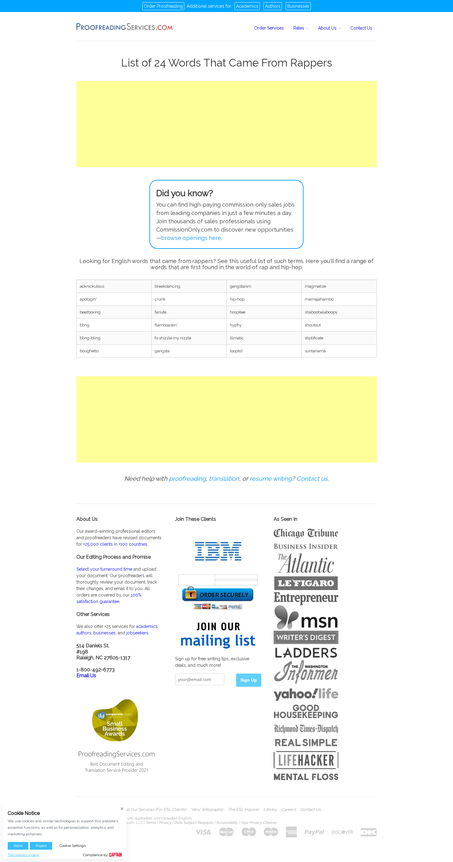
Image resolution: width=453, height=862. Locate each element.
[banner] (124, 26)
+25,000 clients (98, 544)
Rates (299, 28)
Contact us (312, 478)
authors (83, 632)
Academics (247, 6)
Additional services (205, 6)
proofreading (187, 478)
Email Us (86, 675)
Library (270, 809)
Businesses (298, 6)
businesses (104, 632)
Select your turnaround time (104, 569)
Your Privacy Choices (259, 822)
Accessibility (227, 822)
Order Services (269, 28)
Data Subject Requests (193, 822)
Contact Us (361, 28)
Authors (272, 6)
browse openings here (191, 238)
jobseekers (137, 632)
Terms (150, 822)
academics (147, 626)
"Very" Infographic (206, 809)
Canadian (169, 818)
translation (224, 478)
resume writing (271, 478)
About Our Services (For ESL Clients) (152, 809)
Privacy (165, 822)
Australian (143, 818)
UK (130, 818)
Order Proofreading (163, 6)
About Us (328, 28)
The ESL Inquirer (243, 809)
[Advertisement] (226, 124)
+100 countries (133, 544)
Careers (288, 809)
